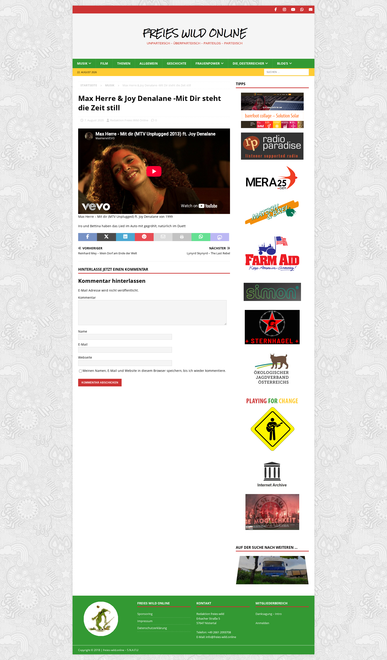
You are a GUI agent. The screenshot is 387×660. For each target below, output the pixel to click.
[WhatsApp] (302, 9)
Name (82, 331)
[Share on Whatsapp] (200, 237)
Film (104, 63)
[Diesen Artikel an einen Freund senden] (163, 237)
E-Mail (83, 344)
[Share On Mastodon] (219, 237)
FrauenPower (208, 63)
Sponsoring (145, 614)
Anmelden (262, 623)
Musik (82, 63)
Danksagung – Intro (269, 614)
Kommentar (87, 297)
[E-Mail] (310, 9)
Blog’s (282, 63)
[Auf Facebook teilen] (87, 237)
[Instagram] (284, 9)
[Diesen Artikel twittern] (106, 237)
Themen (123, 63)
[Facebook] (276, 9)
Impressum (145, 621)
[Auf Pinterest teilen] (144, 237)
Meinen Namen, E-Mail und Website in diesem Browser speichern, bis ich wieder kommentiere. (154, 370)
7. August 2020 (94, 120)
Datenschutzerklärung (152, 628)
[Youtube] (293, 9)
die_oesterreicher (248, 63)
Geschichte (176, 63)
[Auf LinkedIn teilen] (125, 237)
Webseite (85, 357)
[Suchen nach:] (286, 72)
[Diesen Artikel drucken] (181, 237)
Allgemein (149, 63)
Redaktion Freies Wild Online (129, 120)
